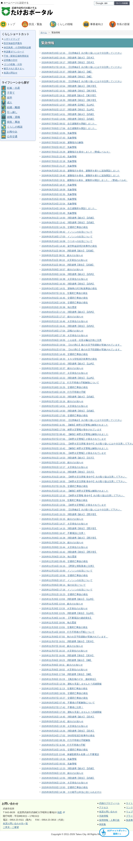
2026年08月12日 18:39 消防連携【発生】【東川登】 (69, 100)
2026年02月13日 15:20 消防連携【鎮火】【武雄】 (68, 396)
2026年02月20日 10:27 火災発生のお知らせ (65, 373)
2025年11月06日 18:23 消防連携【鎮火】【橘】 (67, 660)
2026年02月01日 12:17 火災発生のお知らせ (65, 467)
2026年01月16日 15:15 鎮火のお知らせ (62, 519)
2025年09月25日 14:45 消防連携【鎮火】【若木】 (68, 716)
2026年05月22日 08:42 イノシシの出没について (67, 232)
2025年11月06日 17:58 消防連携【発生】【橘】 (67, 674)
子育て (11, 92)
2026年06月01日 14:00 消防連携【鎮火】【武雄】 (68, 217)
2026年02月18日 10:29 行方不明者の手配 (64, 392)
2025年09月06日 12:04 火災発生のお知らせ (65, 782)
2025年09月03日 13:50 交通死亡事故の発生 (65, 787)
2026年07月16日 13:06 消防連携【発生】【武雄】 (68, 119)
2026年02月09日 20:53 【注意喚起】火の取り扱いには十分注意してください (82, 420)
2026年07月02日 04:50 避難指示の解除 (62, 142)
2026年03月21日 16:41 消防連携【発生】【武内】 (68, 326)
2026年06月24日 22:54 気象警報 (59, 203)
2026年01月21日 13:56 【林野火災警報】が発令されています (74, 505)
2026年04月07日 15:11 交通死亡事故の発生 (65, 293)
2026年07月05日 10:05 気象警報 (59, 133)
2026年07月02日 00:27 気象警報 (59, 147)
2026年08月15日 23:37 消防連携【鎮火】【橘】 (67, 71)
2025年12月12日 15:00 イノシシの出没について (67, 570)
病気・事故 (13, 122)
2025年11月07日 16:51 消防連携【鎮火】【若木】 (68, 641)
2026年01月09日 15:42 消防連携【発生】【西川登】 (69, 552)
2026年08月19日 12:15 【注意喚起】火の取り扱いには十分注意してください (82, 53)
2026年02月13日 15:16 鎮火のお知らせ (62, 401)
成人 (9, 102)
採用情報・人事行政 (109, 820)
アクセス (103, 807)
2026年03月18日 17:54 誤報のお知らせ (62, 330)
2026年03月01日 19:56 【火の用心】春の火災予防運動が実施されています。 (82, 345)
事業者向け (96, 24)
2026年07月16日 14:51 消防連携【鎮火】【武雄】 (68, 114)
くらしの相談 (15, 126)
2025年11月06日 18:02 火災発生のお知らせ (65, 669)
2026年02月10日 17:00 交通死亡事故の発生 (65, 415)
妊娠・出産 (13, 88)
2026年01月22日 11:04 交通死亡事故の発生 (65, 500)
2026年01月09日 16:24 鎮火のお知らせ (62, 542)
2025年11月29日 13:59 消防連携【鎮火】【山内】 (68, 599)
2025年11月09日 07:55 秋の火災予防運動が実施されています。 (75, 636)
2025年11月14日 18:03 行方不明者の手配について (68, 632)
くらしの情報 (65, 24)
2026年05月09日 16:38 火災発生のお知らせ (65, 279)
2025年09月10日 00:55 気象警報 (59, 763)
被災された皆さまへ (14, 68)
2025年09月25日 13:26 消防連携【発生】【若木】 (68, 731)
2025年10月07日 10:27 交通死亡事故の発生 (65, 698)
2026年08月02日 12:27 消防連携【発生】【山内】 (68, 109)
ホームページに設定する (16, 2)
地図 (59, 812)
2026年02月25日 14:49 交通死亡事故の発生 (65, 354)
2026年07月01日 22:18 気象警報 (59, 161)
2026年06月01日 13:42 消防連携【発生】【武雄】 (68, 222)
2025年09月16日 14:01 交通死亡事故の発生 (65, 749)
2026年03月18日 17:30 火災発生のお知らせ (65, 335)
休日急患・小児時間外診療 (17, 47)
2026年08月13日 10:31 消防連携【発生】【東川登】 (69, 90)
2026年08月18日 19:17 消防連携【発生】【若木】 (68, 62)
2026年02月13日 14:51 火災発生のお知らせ (65, 406)
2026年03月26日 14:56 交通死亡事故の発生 (65, 302)
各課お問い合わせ (108, 811)
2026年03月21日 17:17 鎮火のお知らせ (62, 316)
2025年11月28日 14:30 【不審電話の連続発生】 (67, 618)
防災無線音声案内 (13, 43)
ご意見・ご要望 (11, 827)
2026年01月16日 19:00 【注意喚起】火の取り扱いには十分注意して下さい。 (82, 509)
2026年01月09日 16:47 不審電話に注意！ (64, 533)
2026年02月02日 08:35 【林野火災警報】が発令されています (74, 453)
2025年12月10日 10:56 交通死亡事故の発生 (65, 575)
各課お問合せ (10, 72)
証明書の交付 (10, 60)
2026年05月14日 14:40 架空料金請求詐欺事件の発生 (69, 246)
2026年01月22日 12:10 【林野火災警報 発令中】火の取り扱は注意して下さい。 (83, 495)
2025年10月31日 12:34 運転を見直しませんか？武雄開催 (72, 684)
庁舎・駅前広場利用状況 (16, 56)
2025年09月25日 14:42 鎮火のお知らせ (62, 721)
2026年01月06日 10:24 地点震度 (59, 556)
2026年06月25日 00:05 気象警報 (59, 199)
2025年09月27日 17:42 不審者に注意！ (62, 707)
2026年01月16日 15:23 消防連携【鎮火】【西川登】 (69, 514)
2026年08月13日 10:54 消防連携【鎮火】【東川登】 (69, 86)
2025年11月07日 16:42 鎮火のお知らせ (62, 646)
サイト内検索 (122, 3)
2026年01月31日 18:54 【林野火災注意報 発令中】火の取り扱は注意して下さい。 (84, 476)
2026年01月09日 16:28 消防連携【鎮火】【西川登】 (69, 538)
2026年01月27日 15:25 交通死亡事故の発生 (65, 486)
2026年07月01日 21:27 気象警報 (59, 166)
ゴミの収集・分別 (13, 64)
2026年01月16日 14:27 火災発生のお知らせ (65, 523)
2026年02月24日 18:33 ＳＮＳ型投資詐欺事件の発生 (69, 359)
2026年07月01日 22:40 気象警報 (59, 156)
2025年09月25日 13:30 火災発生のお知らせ (65, 726)
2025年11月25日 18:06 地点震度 (59, 622)
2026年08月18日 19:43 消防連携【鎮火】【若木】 (68, 57)
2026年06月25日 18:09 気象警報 (59, 189)
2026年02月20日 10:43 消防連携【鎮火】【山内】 (68, 363)
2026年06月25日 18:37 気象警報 (59, 185)
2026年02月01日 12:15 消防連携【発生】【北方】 (68, 472)
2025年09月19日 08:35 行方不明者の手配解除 (66, 740)
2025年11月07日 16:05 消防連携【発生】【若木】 (68, 655)
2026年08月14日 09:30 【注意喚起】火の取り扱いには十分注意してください (82, 81)
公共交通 (12, 136)
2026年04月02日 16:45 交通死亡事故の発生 (65, 298)
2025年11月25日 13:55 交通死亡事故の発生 (65, 627)
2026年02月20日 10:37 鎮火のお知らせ (62, 368)
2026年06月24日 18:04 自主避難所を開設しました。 (69, 208)
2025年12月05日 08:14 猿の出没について (64, 585)
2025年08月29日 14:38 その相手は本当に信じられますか (72, 792)
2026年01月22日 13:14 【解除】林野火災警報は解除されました (75, 491)
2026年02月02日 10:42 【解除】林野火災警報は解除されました (75, 448)
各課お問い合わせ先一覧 (15, 823)
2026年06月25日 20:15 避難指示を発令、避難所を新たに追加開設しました (81, 170)
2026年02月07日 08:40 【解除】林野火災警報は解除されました (75, 434)
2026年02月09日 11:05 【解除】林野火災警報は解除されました (75, 425)
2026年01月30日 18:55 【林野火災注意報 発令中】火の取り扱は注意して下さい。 (84, 481)
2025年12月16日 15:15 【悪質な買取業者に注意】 (68, 566)
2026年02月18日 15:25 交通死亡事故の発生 (65, 387)
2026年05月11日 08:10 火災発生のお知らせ (65, 260)
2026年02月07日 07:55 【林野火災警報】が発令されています (74, 439)
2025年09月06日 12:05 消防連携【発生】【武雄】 (68, 778)
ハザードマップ (12, 39)
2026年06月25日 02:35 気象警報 (59, 194)
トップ (11, 24)
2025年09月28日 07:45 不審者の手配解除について (68, 702)
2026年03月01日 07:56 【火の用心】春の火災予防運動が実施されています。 (82, 349)
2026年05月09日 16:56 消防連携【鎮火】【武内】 (68, 274)
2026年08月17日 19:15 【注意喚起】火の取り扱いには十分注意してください (82, 67)
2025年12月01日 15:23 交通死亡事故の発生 (65, 594)
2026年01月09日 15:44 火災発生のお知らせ (65, 547)
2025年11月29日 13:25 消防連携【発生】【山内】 (68, 613)
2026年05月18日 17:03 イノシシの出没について (67, 236)
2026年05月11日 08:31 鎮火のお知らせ (62, 255)
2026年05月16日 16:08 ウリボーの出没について (67, 241)
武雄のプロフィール (109, 803)
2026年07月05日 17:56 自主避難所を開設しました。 (69, 128)
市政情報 (103, 816)
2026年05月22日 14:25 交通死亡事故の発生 (65, 227)
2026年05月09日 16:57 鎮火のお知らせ (62, 269)
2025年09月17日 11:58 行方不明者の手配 (63, 745)
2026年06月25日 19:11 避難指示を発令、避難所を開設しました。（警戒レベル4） (84, 180)
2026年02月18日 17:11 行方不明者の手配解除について (70, 382)
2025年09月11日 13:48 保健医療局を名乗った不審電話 (70, 754)
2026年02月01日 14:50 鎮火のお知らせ (62, 462)
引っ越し (12, 112)
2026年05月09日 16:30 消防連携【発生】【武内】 (68, 283)
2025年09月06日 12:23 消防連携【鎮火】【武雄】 (68, 768)
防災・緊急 (35, 24)
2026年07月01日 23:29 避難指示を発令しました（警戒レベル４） (76, 152)
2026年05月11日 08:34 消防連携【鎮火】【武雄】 (68, 250)
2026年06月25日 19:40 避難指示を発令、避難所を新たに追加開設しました (81, 175)
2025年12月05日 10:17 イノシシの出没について (67, 580)
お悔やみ (12, 131)
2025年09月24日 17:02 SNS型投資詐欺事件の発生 (68, 735)
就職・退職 (13, 117)
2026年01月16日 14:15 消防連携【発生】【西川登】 (69, 528)
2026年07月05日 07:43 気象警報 (59, 137)
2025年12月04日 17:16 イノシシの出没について (67, 589)
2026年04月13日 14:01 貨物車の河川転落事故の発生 (69, 288)
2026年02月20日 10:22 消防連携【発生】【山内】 (68, 378)
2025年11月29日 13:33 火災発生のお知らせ (65, 608)
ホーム (44, 32)
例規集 (102, 824)
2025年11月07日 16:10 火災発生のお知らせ (65, 650)
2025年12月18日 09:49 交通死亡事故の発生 (65, 561)
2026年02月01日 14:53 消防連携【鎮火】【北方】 (68, 457)
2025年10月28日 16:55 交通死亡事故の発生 (65, 693)
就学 (9, 97)
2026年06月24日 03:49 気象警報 (59, 213)
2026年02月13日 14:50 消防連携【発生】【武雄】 (68, 410)
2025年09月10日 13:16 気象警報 (59, 759)
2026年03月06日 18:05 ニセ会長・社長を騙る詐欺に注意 (72, 340)
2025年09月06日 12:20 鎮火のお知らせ (62, 773)
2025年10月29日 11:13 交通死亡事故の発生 (65, 688)
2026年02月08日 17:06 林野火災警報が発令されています (72, 429)
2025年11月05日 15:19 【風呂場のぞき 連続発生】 (69, 679)
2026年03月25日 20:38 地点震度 (59, 307)
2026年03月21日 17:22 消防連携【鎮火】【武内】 (68, 312)
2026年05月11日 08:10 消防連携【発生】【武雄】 (68, 264)
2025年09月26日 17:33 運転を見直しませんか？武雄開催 (72, 712)
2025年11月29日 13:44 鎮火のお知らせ (62, 603)
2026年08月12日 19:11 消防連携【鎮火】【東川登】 (69, 95)
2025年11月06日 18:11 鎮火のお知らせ (62, 665)
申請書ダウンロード (14, 51)
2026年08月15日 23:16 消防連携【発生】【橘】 (67, 76)
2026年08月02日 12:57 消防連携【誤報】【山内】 (68, 105)
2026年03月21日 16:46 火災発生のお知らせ (65, 321)
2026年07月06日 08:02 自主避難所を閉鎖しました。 (69, 123)
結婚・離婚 (13, 107)
